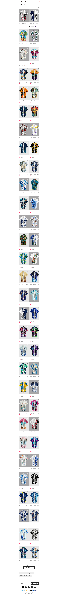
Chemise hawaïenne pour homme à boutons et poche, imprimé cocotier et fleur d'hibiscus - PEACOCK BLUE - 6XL (24, 376)
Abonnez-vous (35, 583)
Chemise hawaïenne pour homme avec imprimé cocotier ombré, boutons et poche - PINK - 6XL (24, 450)
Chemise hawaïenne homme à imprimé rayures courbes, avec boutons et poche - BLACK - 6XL (34, 486)
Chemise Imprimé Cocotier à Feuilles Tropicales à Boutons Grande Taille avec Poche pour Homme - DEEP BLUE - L (34, 23)
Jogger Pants (30, 573)
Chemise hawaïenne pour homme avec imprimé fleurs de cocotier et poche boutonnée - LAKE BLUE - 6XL (24, 266)
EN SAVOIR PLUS (29, 567)
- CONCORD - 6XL (32, 358)
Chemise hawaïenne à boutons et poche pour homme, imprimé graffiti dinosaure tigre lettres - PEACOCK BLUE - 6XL (34, 192)
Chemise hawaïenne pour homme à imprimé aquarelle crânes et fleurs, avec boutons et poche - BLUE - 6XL (34, 468)
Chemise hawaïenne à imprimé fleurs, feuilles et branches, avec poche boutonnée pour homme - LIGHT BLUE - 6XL (24, 542)
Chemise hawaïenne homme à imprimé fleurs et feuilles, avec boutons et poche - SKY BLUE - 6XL (24, 486)
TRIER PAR (27, 7)
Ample (30, 575)
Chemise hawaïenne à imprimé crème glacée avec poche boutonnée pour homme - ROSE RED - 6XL (24, 431)
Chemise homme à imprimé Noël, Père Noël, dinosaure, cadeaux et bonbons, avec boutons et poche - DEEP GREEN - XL (24, 247)
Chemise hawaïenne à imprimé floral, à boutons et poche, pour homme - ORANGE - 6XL (24, 100)
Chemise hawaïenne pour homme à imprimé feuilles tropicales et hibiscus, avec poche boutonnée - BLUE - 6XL (34, 505)
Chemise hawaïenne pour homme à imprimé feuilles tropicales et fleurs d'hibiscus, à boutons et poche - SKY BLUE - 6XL (34, 376)
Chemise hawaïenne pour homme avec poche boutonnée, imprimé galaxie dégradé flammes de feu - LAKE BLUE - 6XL (34, 284)
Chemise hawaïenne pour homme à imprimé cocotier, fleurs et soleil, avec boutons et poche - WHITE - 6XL (24, 468)
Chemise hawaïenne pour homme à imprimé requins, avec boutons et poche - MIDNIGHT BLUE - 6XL (24, 119)
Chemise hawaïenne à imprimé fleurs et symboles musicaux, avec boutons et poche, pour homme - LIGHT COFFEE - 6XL (24, 284)
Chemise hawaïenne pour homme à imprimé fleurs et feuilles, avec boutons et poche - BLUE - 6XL (24, 358)
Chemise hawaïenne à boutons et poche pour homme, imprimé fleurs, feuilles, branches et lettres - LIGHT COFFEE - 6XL (24, 174)
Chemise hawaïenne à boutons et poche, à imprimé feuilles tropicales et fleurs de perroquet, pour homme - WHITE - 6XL (34, 266)
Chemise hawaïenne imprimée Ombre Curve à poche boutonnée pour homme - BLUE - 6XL (24, 192)
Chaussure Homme (23, 575)
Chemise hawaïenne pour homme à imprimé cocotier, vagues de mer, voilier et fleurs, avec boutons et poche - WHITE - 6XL (34, 229)
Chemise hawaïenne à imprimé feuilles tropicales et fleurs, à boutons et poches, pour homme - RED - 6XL (34, 431)
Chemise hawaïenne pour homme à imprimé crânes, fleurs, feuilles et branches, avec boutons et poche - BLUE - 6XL (34, 174)
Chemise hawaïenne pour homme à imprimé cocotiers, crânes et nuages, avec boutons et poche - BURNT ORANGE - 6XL (34, 119)
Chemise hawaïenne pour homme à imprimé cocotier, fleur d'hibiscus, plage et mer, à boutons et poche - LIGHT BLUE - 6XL (34, 100)
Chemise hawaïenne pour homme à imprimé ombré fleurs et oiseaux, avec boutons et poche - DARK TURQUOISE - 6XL (24, 413)
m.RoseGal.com (24, 1)
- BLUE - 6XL (31, 247)
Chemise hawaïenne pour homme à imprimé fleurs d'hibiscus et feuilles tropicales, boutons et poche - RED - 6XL (24, 137)
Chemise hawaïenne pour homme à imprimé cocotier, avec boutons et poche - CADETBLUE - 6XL (24, 523)
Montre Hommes (22, 573)
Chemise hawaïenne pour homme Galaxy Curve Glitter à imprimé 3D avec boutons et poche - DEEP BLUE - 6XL (24, 155)
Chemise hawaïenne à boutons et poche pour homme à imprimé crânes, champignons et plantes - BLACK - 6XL (34, 542)
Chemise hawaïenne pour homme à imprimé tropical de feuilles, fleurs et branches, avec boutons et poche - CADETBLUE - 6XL (34, 523)
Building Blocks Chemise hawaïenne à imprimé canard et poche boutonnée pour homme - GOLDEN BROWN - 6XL (34, 155)
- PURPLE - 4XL (21, 339)
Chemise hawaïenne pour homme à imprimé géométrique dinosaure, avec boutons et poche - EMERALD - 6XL (34, 339)
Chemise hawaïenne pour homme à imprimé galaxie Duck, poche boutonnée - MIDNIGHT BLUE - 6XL (24, 505)
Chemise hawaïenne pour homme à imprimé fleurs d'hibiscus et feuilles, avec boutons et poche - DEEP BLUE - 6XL (34, 450)
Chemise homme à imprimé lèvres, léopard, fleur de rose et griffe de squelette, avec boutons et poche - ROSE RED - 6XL (34, 413)
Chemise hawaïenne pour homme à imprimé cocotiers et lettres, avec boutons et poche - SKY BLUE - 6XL (34, 560)
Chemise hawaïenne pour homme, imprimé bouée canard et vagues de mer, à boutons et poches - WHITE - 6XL (34, 137)
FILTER (36, 7)
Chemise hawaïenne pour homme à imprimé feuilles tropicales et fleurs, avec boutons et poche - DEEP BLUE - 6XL (24, 82)
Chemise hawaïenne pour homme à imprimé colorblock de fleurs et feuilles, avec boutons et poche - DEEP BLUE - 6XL (24, 321)
